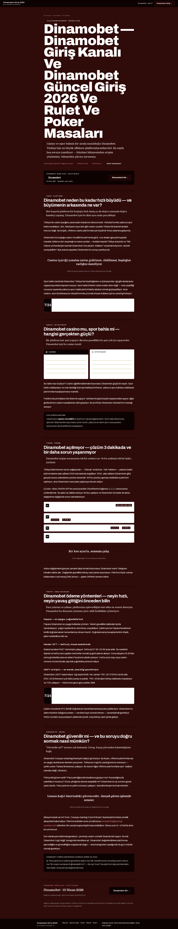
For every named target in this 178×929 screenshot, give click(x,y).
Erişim (83, 923)
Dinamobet (56, 15)
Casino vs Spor (74, 923)
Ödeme (88, 923)
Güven (94, 923)
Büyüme (65, 923)
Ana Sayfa (47, 15)
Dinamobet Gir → (120, 178)
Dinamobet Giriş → (164, 3)
